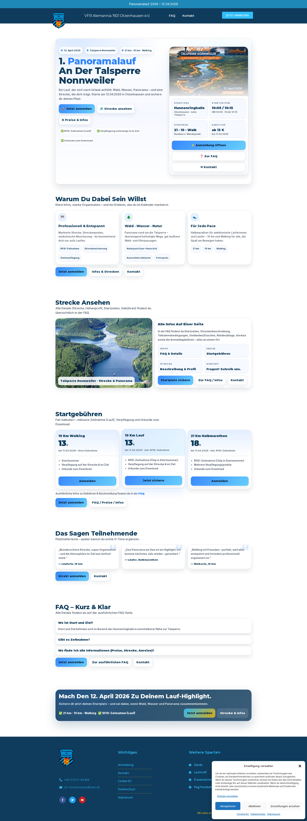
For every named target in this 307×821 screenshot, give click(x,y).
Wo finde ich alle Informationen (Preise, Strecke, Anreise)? (106, 650)
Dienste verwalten (227, 796)
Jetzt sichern (153, 480)
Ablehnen (255, 806)
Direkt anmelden (72, 576)
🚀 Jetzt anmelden (77, 108)
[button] (300, 766)
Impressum (273, 814)
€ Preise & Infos (75, 120)
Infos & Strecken (105, 271)
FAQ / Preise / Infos (108, 502)
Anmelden (87, 481)
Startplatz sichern (175, 380)
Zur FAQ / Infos (210, 380)
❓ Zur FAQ (208, 156)
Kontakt (188, 15)
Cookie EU (243, 814)
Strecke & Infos (232, 713)
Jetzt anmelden (71, 271)
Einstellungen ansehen (285, 806)
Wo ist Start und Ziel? (75, 622)
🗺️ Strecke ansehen (116, 108)
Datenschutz (258, 814)
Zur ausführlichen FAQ (110, 662)
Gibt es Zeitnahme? (74, 639)
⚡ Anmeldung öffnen (208, 145)
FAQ (172, 15)
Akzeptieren (228, 806)
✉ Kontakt (209, 167)
